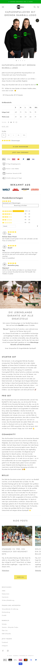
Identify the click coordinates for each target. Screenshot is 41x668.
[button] (6, 140)
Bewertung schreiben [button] (20, 205)
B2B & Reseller (6, 634)
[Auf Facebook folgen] (3, 651)
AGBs (3, 591)
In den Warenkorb (20, 147)
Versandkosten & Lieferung (10, 609)
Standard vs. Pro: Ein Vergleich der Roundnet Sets (15, 551)
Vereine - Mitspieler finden (10, 627)
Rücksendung (6, 612)
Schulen (4, 624)
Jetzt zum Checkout (20, 152)
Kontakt (4, 615)
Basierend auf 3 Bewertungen (11, 203)
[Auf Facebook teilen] (8, 122)
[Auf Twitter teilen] (11, 122)
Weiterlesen (5, 570)
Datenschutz (5, 594)
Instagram (5, 646)
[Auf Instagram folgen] (8, 651)
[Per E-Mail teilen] (16, 122)
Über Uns (5, 630)
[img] (12, 232)
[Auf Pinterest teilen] (13, 122)
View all (20, 577)
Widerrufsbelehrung (8, 600)
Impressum (5, 597)
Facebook (5, 642)
